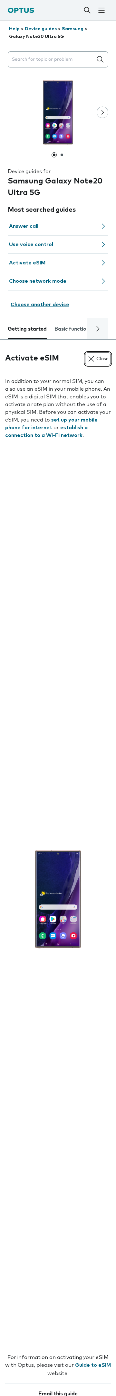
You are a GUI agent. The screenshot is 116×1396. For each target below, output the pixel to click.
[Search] (87, 10)
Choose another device (40, 304)
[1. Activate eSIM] (58, 899)
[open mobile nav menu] (101, 10)
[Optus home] (21, 10)
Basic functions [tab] (73, 329)
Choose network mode (37, 281)
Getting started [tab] (27, 329)
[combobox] (51, 59)
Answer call (23, 226)
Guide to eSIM (93, 1365)
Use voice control (31, 244)
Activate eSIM (27, 262)
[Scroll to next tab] (97, 328)
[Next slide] (102, 112)
